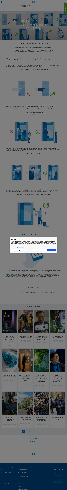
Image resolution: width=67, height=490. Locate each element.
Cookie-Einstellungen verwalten (19, 250)
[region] (33, 245)
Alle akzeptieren (51, 250)
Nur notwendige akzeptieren (39, 250)
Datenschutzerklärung (21, 247)
